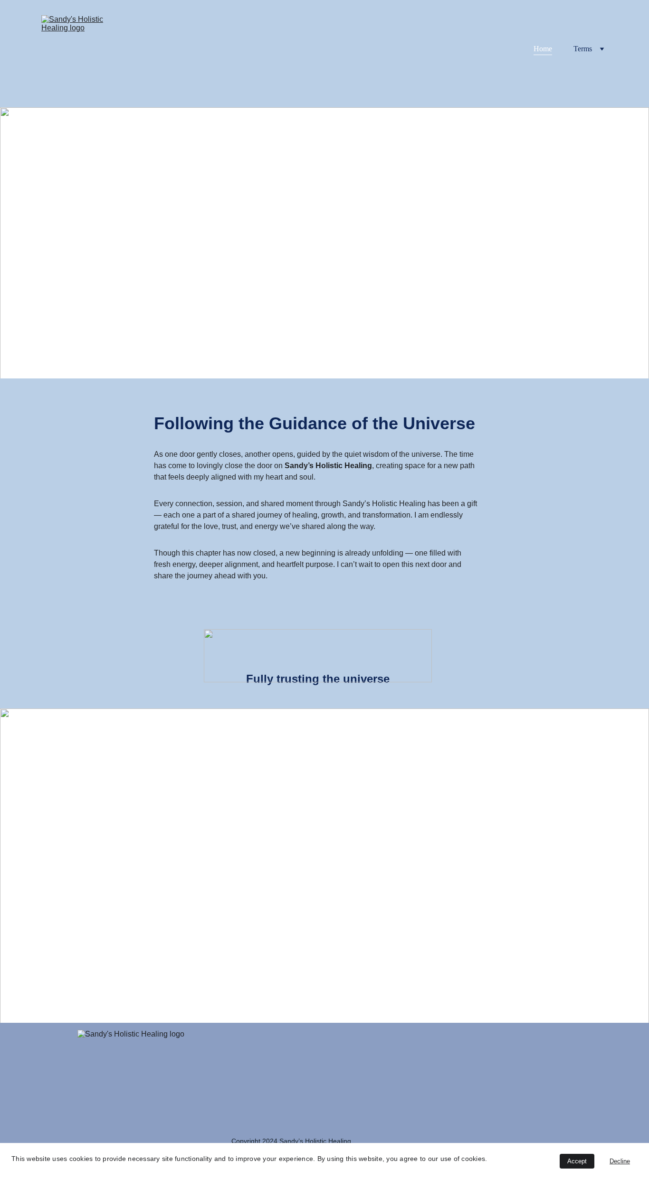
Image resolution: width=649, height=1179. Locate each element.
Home (543, 49)
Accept (577, 1161)
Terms (582, 49)
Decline (620, 1161)
